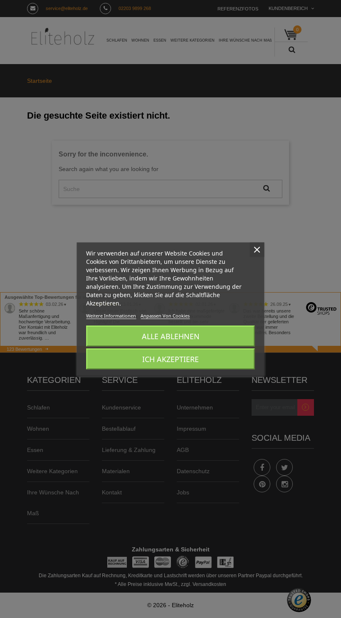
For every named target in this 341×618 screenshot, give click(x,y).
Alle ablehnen (171, 336)
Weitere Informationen (111, 315)
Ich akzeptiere (170, 359)
